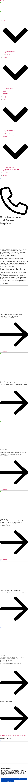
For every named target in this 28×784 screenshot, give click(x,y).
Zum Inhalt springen (5, 0)
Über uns (5, 91)
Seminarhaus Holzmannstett (12, 90)
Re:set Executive (9, 52)
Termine (5, 96)
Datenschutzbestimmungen (21, 765)
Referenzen (5, 93)
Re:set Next (8, 54)
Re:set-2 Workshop (10, 56)
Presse (4, 94)
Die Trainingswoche (10, 51)
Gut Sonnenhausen (9, 88)
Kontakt (4, 98)
